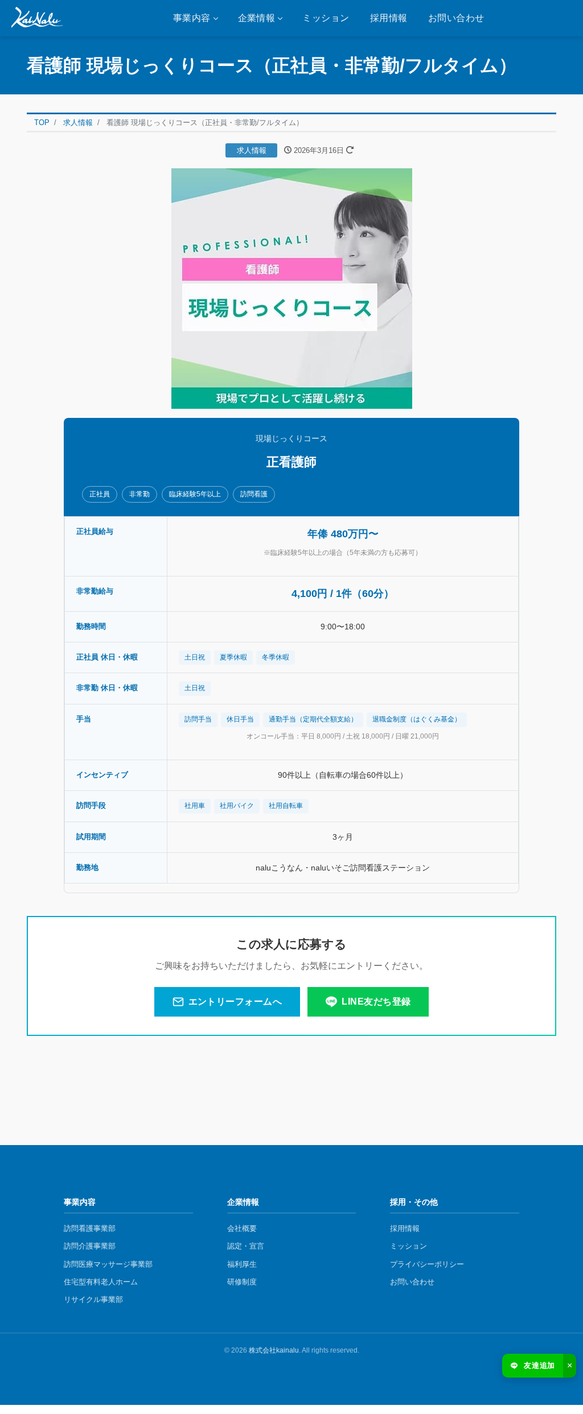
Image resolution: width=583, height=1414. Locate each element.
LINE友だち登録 (376, 1001)
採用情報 (389, 18)
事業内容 (192, 18)
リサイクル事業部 (93, 1299)
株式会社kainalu (274, 1350)
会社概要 (242, 1228)
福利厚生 (242, 1264)
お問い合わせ (456, 18)
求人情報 (251, 150)
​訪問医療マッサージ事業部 (108, 1264)
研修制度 (242, 1282)
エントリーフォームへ (235, 1001)
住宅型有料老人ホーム (101, 1282)
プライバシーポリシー (427, 1264)
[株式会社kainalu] (37, 18)
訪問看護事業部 (90, 1228)
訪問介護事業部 (90, 1246)
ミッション (325, 18)
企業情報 (257, 18)
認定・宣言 (245, 1246)
